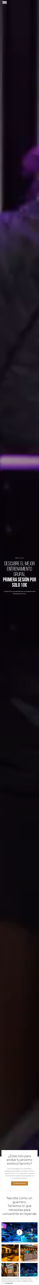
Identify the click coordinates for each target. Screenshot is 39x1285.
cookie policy (9, 1283)
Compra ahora (19, 1183)
